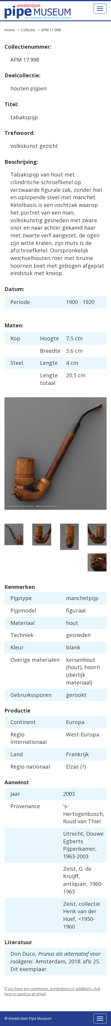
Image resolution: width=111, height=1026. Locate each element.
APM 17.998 (51, 29)
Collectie (28, 29)
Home (9, 29)
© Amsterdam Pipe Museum (28, 1018)
